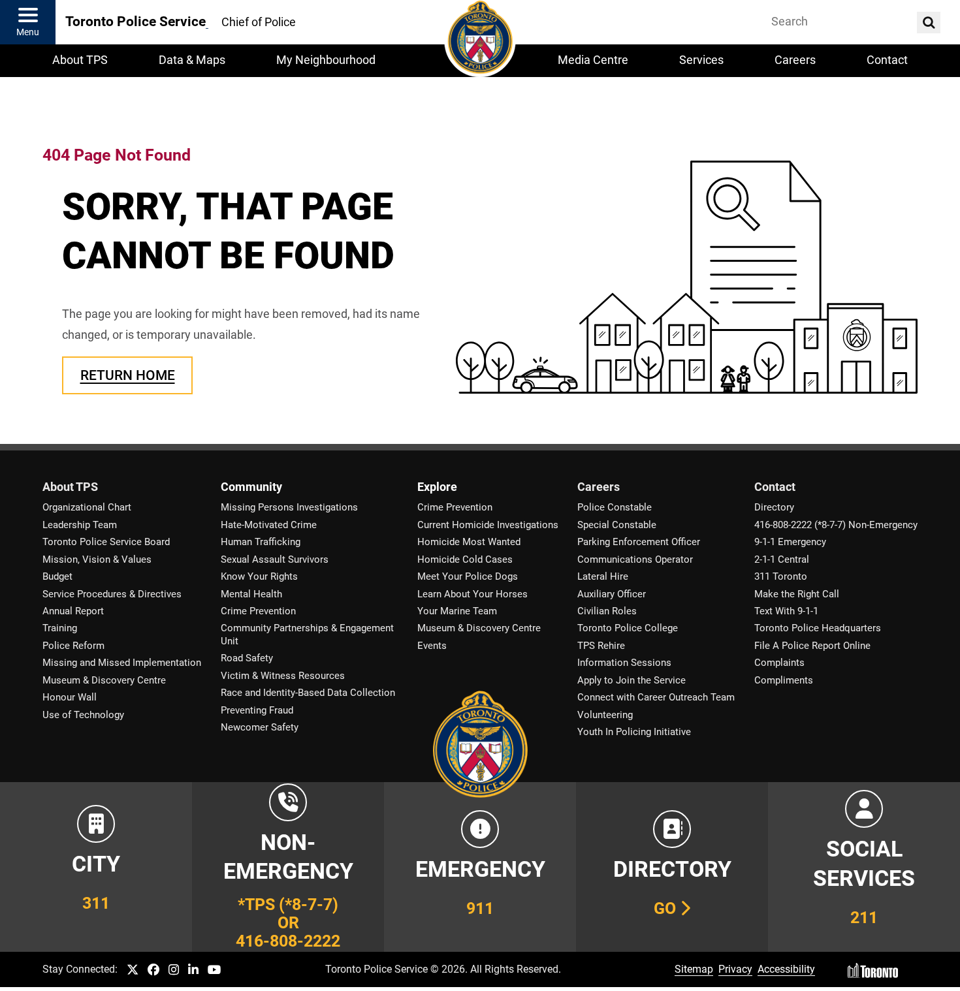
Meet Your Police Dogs (467, 576)
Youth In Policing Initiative (634, 732)
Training (59, 628)
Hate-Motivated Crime (269, 525)
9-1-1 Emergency (790, 542)
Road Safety (247, 658)
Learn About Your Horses (472, 594)
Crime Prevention (258, 611)
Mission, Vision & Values (97, 559)
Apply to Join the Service (631, 680)
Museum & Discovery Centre (104, 680)
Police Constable (614, 507)
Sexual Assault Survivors (274, 559)
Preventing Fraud (257, 710)
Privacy (735, 969)
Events (432, 646)
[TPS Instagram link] (173, 970)
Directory (774, 507)
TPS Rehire (601, 646)
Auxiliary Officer (611, 594)
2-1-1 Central (781, 559)
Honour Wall (69, 697)
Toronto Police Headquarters (817, 628)
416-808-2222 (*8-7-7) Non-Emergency (836, 525)
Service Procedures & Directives (112, 594)
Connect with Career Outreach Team (656, 697)
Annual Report (73, 611)
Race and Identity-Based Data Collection (308, 693)
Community (251, 487)
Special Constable (616, 525)
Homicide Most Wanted (468, 542)
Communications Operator (635, 559)
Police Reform (73, 646)
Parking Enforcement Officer (638, 542)
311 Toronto (780, 576)
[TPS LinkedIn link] (193, 970)
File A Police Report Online (812, 646)
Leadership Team (79, 525)
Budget (57, 576)
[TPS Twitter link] (132, 970)
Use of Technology (83, 715)
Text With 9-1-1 (786, 611)
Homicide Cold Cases (465, 559)
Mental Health (251, 594)
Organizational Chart (86, 507)
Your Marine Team (457, 611)
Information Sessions (624, 663)
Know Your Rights (259, 576)
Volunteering (605, 715)
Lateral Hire (602, 576)
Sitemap (694, 969)
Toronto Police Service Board (106, 542)
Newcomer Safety (259, 727)
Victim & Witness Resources (283, 676)
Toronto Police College (627, 628)
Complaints (779, 663)
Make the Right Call (796, 594)
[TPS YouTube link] (214, 970)
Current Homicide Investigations (487, 525)
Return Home (127, 375)
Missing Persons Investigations (289, 507)
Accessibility (786, 969)
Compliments (783, 680)
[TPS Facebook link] (153, 970)
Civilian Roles (607, 611)
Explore (437, 487)
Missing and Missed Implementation (121, 663)
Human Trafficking (260, 542)
